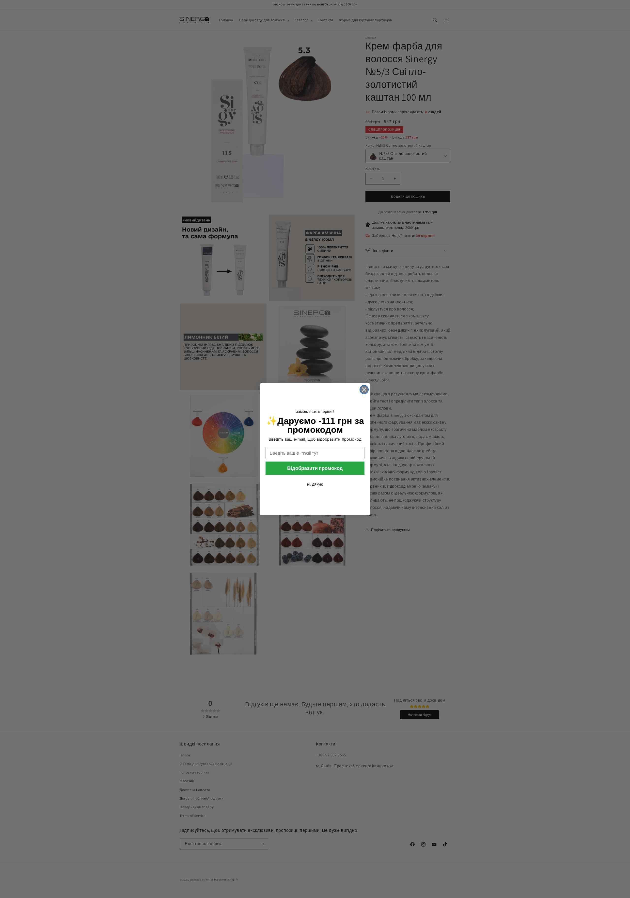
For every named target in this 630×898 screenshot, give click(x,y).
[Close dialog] (364, 389)
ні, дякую (315, 484)
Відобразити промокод (315, 468)
